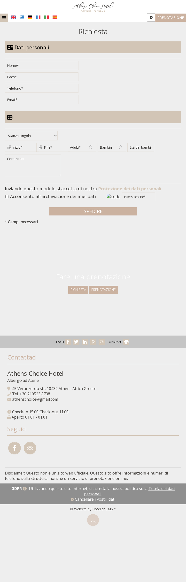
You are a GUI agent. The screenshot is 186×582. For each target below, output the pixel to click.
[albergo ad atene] (93, 7)
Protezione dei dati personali (129, 188)
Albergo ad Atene (23, 380)
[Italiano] (46, 17)
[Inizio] (20, 148)
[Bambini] (112, 148)
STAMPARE (115, 341)
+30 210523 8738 (35, 394)
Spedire (93, 211)
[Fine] (51, 148)
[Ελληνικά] (21, 17)
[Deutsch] (30, 17)
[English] (13, 17)
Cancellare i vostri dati (95, 499)
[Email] (43, 101)
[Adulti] (82, 148)
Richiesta (78, 289)
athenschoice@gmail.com (35, 399)
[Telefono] (43, 89)
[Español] (54, 17)
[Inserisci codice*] (138, 198)
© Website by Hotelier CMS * (93, 509)
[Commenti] (33, 167)
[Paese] (43, 78)
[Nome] (43, 66)
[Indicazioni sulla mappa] (151, 18)
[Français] (38, 17)
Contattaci (22, 357)
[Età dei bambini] (139, 148)
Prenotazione (170, 17)
